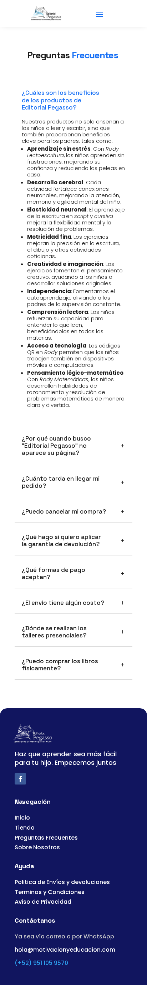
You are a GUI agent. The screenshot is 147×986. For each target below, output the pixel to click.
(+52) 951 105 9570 (41, 963)
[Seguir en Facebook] (20, 779)
